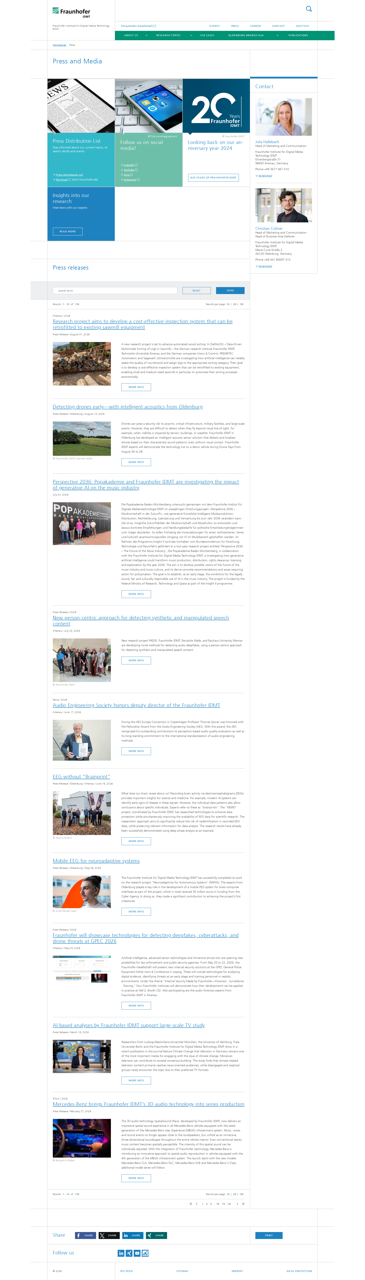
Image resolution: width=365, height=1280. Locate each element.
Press (235, 26)
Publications (298, 35)
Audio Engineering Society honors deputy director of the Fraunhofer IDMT (136, 705)
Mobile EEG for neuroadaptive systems (96, 861)
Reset (197, 290)
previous (196, 1204)
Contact (278, 26)
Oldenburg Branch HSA (246, 35)
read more (68, 231)
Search (308, 8)
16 (229, 1203)
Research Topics (168, 35)
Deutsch (302, 26)
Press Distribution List (69, 174)
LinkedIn (129, 165)
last (242, 1204)
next (236, 1204)
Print (269, 1235)
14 (217, 1203)
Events (215, 26)
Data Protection (299, 1271)
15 (223, 1203)
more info (136, 387)
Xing (126, 174)
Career (255, 26)
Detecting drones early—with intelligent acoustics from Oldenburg (128, 407)
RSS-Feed (61, 179)
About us (131, 35)
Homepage (59, 45)
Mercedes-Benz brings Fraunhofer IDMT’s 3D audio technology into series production (149, 1104)
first (190, 1204)
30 (241, 304)
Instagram (130, 179)
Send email (265, 175)
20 (234, 304)
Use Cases (207, 35)
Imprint (237, 1271)
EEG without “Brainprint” (81, 777)
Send (230, 290)
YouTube (129, 169)
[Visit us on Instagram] (145, 1253)
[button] (85, 1235)
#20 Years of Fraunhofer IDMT (214, 177)
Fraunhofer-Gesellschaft (138, 26)
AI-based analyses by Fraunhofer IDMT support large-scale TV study (129, 1025)
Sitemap (182, 1271)
